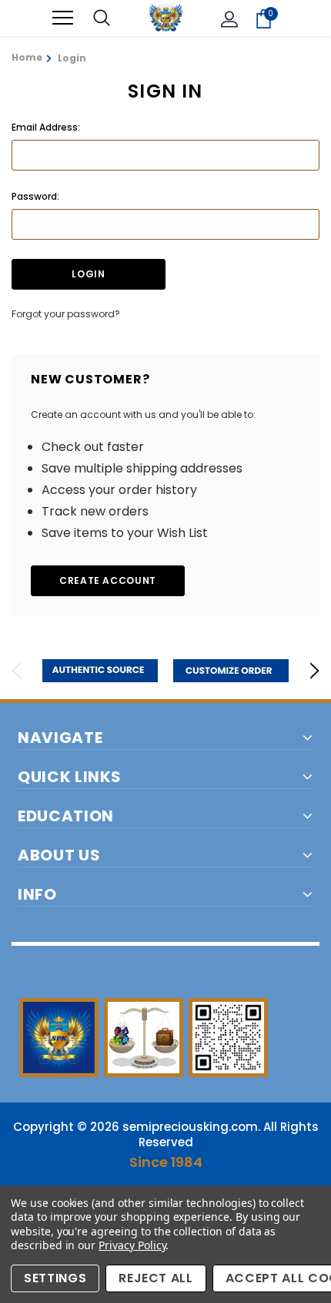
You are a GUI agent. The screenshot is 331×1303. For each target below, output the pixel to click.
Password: (35, 196)
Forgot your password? (66, 313)
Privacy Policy (132, 1245)
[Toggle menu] (62, 18)
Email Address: (46, 127)
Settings (55, 1278)
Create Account (107, 580)
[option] (100, 670)
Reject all (156, 1278)
